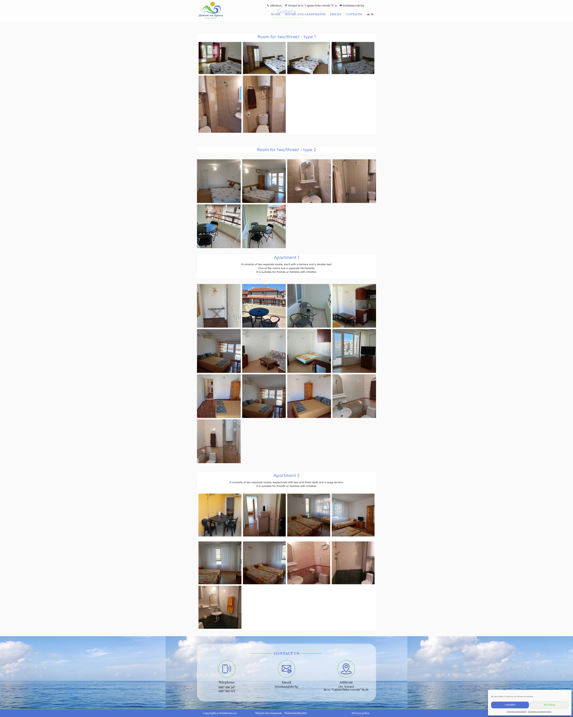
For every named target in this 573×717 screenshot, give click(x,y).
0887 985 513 (227, 691)
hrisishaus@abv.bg (286, 686)
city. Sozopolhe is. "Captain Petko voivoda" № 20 (346, 688)
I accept (510, 705)
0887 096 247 (227, 687)
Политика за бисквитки (516, 712)
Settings (549, 705)
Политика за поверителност (540, 712)
